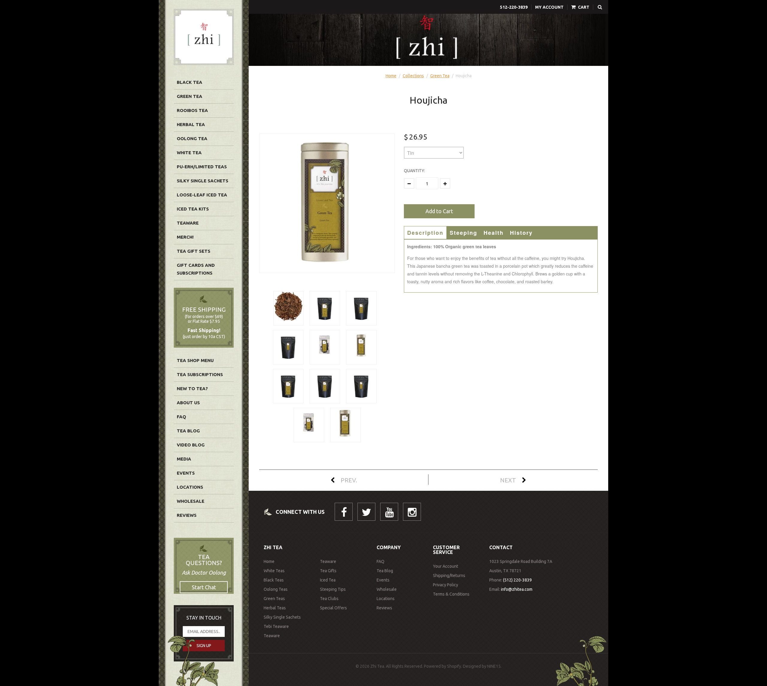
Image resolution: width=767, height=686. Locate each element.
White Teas (274, 570)
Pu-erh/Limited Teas (202, 166)
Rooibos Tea (192, 110)
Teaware (188, 222)
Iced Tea (328, 580)
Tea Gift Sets (193, 251)
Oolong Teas (276, 589)
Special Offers (333, 607)
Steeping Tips (333, 589)
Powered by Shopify (442, 666)
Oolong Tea (192, 138)
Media (184, 458)
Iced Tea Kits (193, 208)
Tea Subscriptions (200, 374)
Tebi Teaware (276, 626)
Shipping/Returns (449, 575)
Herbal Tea (191, 124)
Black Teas (274, 580)
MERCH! (185, 237)
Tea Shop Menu (195, 360)
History (521, 233)
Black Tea (189, 82)
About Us (188, 402)
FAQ (181, 416)
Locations (190, 487)
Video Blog (191, 444)
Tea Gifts (328, 570)
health (494, 233)
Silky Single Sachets (202, 180)
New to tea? (192, 388)
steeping (463, 233)
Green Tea (189, 96)
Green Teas (274, 598)
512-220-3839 (514, 7)
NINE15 (494, 666)
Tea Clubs (329, 598)
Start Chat (204, 587)
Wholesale (190, 501)
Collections (413, 75)
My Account (549, 7)
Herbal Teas (275, 607)
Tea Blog (188, 430)
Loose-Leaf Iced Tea (202, 194)
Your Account (445, 566)
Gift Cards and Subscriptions (196, 269)
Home (391, 75)
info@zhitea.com (516, 589)
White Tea (189, 152)
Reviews (187, 515)
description (425, 233)
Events (186, 472)
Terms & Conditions (451, 594)
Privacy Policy (445, 584)
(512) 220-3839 (517, 580)
